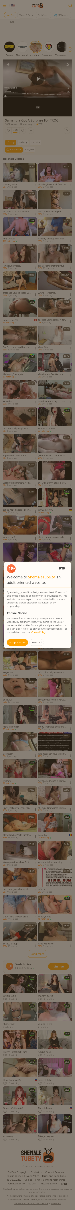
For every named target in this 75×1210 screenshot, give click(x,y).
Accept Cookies (17, 642)
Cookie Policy (38, 632)
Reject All (37, 642)
